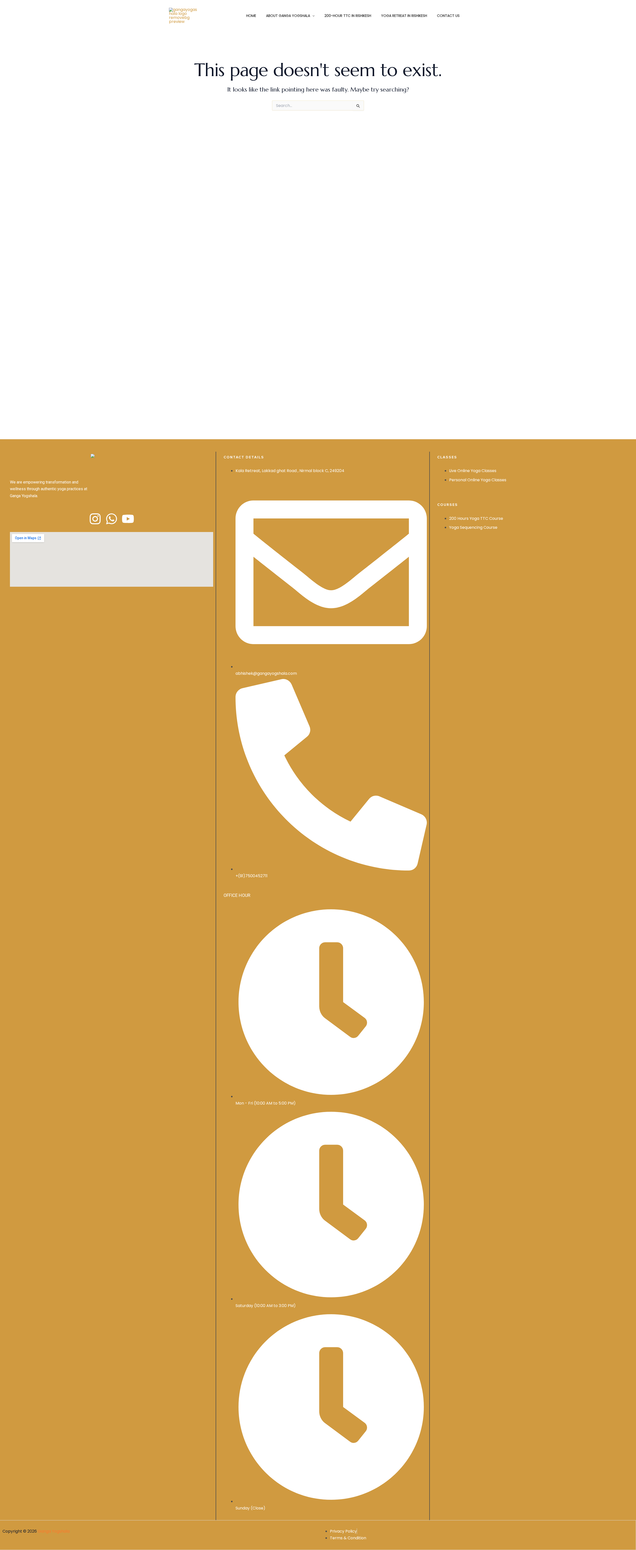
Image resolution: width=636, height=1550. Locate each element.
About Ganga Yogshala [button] (288, 15)
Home (251, 15)
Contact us (448, 15)
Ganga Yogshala (54, 1531)
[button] (312, 15)
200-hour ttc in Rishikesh (347, 15)
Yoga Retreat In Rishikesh (404, 15)
